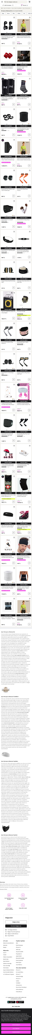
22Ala (26, 885)
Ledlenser (21, 887)
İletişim (4, 947)
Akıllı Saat (18, 949)
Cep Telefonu (19, 964)
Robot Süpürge (19, 945)
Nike (14, 13)
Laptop (17, 980)
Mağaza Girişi (16, 922)
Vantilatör (18, 983)
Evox (28, 885)
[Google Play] (11, 1002)
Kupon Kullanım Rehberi (8, 970)
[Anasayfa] (2, 8)
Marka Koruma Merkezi (8, 943)
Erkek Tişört (18, 962)
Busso (8, 13)
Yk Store (19, 884)
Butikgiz (17, 885)
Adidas (19, 13)
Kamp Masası (19, 991)
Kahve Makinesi (19, 989)
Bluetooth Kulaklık (20, 958)
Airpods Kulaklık (19, 951)
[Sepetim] (29, 1)
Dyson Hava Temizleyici (21, 987)
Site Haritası (6, 967)
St (19, 885)
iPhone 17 (18, 974)
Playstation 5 (19, 954)
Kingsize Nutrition (15, 887)
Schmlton (26, 884)
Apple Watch (19, 956)
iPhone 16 (18, 978)
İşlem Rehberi (6, 961)
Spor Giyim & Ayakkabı (17, 8)
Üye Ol (4, 952)
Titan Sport (2, 887)
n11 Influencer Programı (8, 974)
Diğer (3, 13)
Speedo (6, 887)
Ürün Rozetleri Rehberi (8, 972)
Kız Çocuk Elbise (19, 972)
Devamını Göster (3, 889)
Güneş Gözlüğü (19, 976)
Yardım (4, 954)
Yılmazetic (13, 885)
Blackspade (2, 885)
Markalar (5, 945)
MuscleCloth (7, 885)
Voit (24, 13)
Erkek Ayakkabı (19, 960)
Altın (17, 943)
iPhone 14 (18, 947)
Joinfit (25, 887)
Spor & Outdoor (7, 8)
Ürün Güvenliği (6, 965)
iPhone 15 (18, 970)
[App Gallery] (20, 1002)
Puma (22, 884)
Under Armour (14, 884)
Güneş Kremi (19, 985)
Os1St (10, 887)
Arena (27, 887)
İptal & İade (5, 959)
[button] (6, 32)
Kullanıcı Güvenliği (7, 963)
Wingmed (22, 885)
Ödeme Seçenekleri (7, 957)
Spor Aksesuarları (26, 8)
